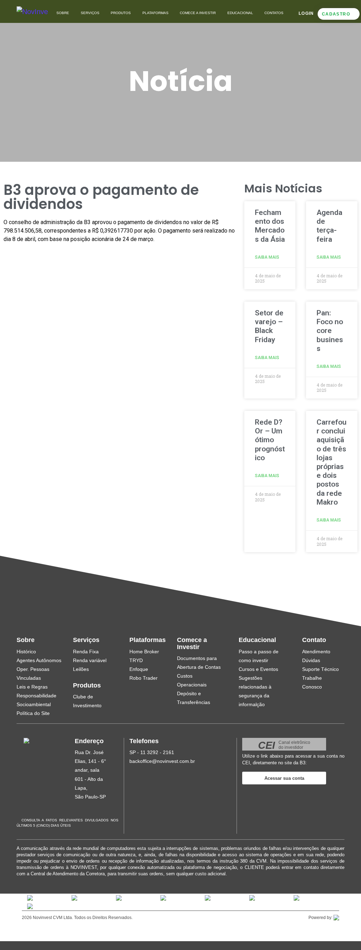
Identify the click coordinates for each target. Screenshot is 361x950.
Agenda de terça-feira (329, 225)
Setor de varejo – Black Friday (269, 326)
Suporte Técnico (320, 669)
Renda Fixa (86, 651)
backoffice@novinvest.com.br (162, 761)
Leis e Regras (32, 687)
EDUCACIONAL (240, 13)
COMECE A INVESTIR (198, 13)
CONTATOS (273, 13)
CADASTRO (336, 14)
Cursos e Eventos (258, 669)
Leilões (81, 669)
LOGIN (306, 13)
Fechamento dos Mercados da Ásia (270, 225)
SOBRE (62, 13)
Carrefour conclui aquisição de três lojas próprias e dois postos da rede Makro (332, 462)
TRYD (136, 660)
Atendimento (316, 651)
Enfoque (138, 669)
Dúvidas (311, 660)
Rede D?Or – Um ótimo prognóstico (270, 440)
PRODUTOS (121, 13)
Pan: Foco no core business (330, 331)
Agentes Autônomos (39, 660)
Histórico (26, 651)
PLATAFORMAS (155, 13)
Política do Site (33, 713)
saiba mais (267, 257)
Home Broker (144, 651)
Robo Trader (143, 678)
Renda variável (89, 660)
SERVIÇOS (90, 13)
